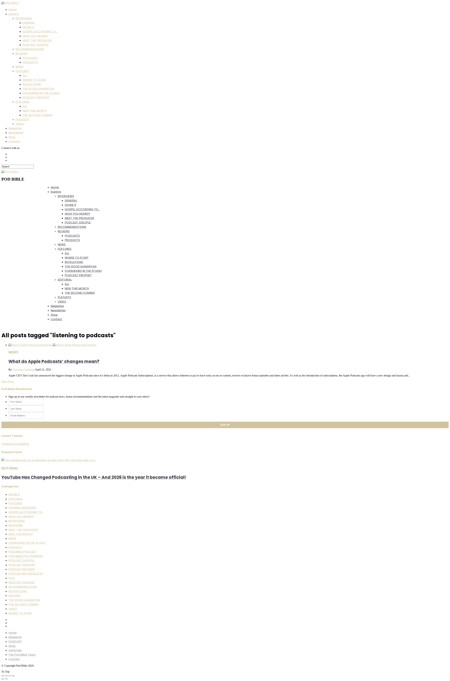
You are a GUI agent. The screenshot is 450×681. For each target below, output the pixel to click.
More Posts (7, 381)
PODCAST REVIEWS (21, 569)
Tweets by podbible (15, 444)
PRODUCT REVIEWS (21, 582)
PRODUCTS (30, 62)
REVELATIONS (31, 84)
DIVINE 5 (28, 27)
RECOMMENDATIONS (29, 49)
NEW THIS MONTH (34, 111)
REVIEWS (21, 54)
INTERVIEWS (23, 18)
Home (12, 10)
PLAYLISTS (22, 119)
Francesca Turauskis (23, 369)
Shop (11, 137)
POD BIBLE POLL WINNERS (25, 556)
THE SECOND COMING (37, 115)
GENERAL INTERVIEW (22, 508)
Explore (13, 14)
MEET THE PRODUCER (37, 40)
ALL (24, 75)
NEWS (19, 67)
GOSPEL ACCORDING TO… (39, 32)
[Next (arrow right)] (6, 678)
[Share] (6, 675)
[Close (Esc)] (2, 675)
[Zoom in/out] (13, 675)
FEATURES (22, 71)
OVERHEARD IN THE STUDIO (41, 93)
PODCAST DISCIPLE (35, 45)
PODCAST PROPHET (36, 97)
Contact (14, 141)
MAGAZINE (15, 525)
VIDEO (19, 124)
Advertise (15, 650)
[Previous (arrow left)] (2, 678)
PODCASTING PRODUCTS (25, 574)
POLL (11, 578)
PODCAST (15, 642)
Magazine (15, 128)
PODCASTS (30, 58)
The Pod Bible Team (22, 655)
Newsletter (16, 133)
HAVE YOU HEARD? (35, 36)
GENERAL (28, 23)
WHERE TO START (34, 80)
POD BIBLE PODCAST (22, 552)
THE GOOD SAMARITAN (38, 89)
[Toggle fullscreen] (9, 675)
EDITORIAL (22, 102)
